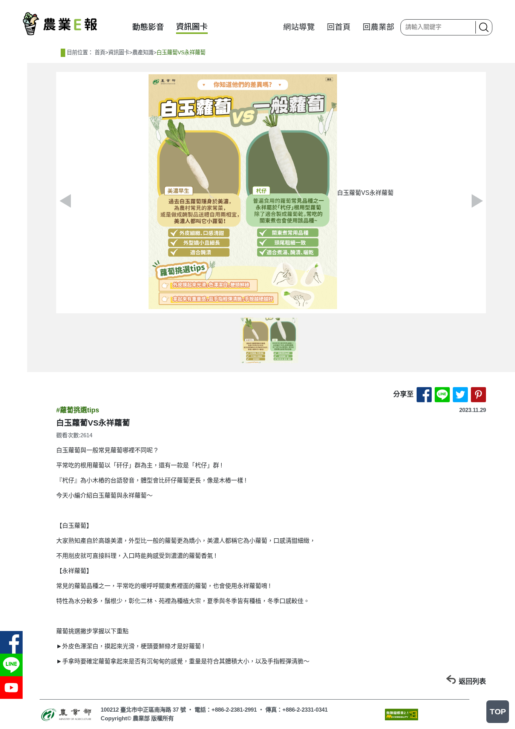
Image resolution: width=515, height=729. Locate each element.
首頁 (100, 52)
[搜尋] (482, 27)
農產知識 (142, 52)
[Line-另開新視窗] (11, 665)
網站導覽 (299, 27)
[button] (477, 201)
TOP (498, 711)
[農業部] (67, 714)
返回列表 (472, 681)
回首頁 (339, 27)
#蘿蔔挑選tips (77, 410)
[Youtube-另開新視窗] (11, 687)
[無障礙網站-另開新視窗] (401, 714)
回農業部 (378, 27)
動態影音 (148, 27)
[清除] (467, 27)
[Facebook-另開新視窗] (11, 642)
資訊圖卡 (192, 26)
